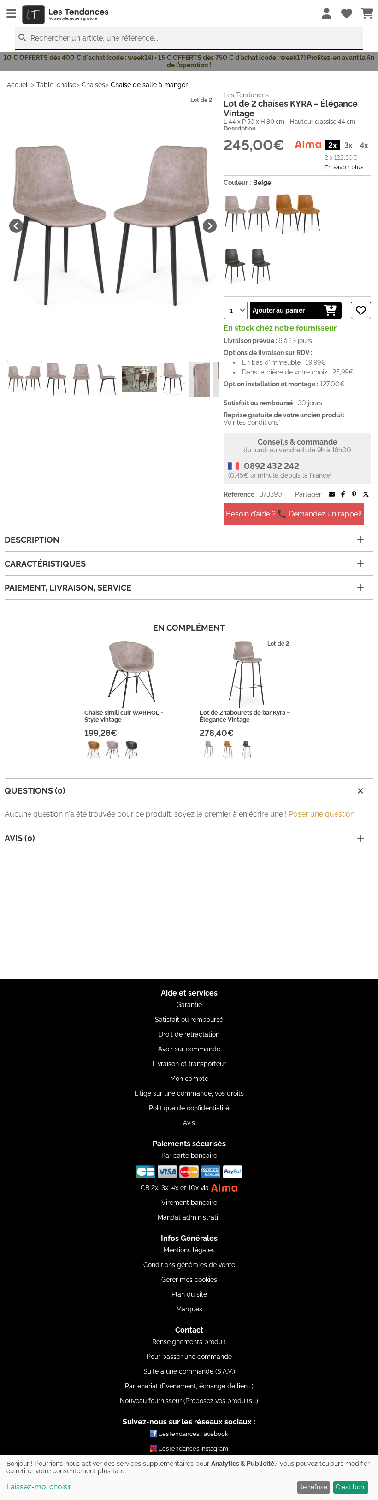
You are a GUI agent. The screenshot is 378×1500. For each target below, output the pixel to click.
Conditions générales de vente (189, 1265)
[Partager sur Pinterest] (354, 494)
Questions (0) (35, 790)
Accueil (18, 85)
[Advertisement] (189, 914)
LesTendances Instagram (193, 1448)
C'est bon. (351, 1487)
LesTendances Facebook (193, 1433)
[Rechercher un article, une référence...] (22, 37)
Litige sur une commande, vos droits (189, 1093)
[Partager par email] (331, 494)
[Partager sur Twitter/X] (365, 494)
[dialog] (189, 1477)
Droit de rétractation (189, 1034)
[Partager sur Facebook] (343, 494)
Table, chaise (56, 85)
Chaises (93, 85)
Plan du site (189, 1294)
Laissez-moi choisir (38, 1486)
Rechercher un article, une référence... (94, 38)
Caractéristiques (45, 564)
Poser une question (321, 814)
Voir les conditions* (252, 422)
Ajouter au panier (279, 310)
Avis (189, 1122)
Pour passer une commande (189, 1356)
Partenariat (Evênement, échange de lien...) (189, 1386)
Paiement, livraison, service (68, 588)
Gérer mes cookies (189, 1279)
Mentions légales (189, 1250)
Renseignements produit (189, 1342)
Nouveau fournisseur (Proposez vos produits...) (189, 1401)
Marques (189, 1309)
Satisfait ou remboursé (189, 1019)
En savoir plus (344, 167)
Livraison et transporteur (189, 1063)
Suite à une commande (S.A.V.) (189, 1371)
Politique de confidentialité (189, 1108)
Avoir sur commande (189, 1049)
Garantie (189, 1004)
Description (240, 128)
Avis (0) (20, 838)
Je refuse (313, 1487)
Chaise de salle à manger (149, 85)
